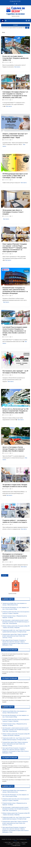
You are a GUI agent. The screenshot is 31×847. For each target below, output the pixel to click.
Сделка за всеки (15, 13)
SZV (12, 62)
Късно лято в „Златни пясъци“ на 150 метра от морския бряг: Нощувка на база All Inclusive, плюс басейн (15, 411)
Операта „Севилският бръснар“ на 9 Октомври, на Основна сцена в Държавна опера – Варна (15, 135)
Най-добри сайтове (16, 845)
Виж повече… (17, 66)
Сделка (23, 843)
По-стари (5, 575)
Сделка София (8, 842)
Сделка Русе (17, 843)
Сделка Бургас (10, 843)
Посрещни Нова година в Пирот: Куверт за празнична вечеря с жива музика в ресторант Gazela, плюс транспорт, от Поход (15, 636)
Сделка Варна (24, 842)
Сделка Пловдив (16, 842)
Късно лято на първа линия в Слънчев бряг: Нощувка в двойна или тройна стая (13, 27)
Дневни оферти (8, 599)
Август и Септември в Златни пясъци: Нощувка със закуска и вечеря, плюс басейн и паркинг (14, 449)
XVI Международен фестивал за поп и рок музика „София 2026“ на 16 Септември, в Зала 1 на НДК (15, 175)
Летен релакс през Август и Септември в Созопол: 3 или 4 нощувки (13, 212)
